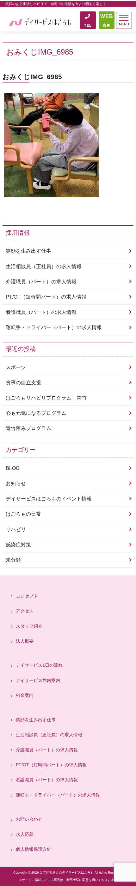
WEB (106, 20)
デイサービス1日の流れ (39, 665)
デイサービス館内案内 (38, 680)
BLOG (13, 468)
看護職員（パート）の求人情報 (41, 312)
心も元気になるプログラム (36, 413)
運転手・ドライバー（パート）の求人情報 (54, 327)
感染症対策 (18, 544)
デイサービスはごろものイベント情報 (49, 498)
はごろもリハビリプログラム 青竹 (46, 397)
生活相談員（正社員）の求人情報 (44, 266)
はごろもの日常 (23, 514)
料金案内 (25, 695)
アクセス (25, 610)
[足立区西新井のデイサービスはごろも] (40, 21)
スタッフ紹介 (29, 626)
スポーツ (16, 367)
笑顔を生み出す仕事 (28, 251)
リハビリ (16, 529)
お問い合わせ (29, 819)
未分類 (13, 560)
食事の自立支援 (23, 382)
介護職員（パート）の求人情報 (41, 281)
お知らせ (16, 483)
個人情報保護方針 (33, 849)
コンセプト (27, 595)
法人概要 (25, 641)
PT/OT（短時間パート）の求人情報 (46, 297)
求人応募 (25, 834)
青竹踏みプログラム (28, 428)
